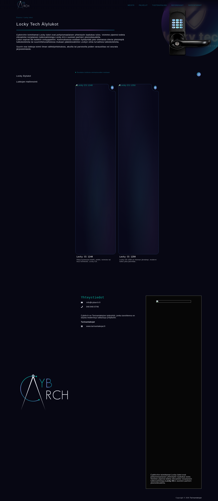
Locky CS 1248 (85, 256)
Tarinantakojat (196, 498)
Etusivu (19, 17)
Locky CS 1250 (127, 256)
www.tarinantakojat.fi (95, 326)
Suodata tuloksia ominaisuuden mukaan (93, 72)
